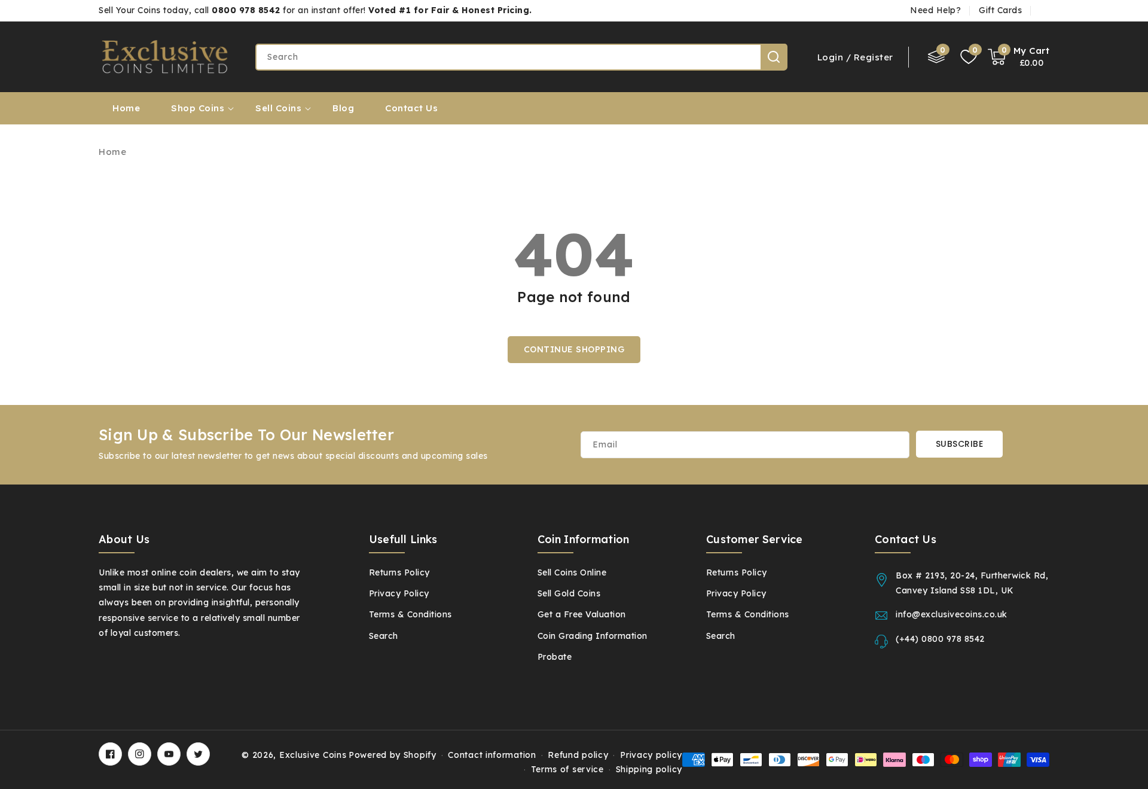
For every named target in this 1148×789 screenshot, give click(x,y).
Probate (555, 656)
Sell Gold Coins (569, 593)
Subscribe (960, 444)
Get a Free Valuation (582, 614)
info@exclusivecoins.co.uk (951, 614)
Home (112, 151)
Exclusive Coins (313, 755)
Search (774, 57)
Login (830, 57)
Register (873, 57)
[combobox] (521, 57)
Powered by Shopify (392, 755)
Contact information (492, 755)
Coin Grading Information (593, 635)
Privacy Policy (736, 593)
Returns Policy (736, 572)
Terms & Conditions (747, 614)
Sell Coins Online (572, 572)
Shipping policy (649, 769)
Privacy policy (651, 755)
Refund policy (578, 755)
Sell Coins (278, 108)
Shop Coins (197, 108)
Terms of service (567, 769)
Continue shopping (574, 349)
